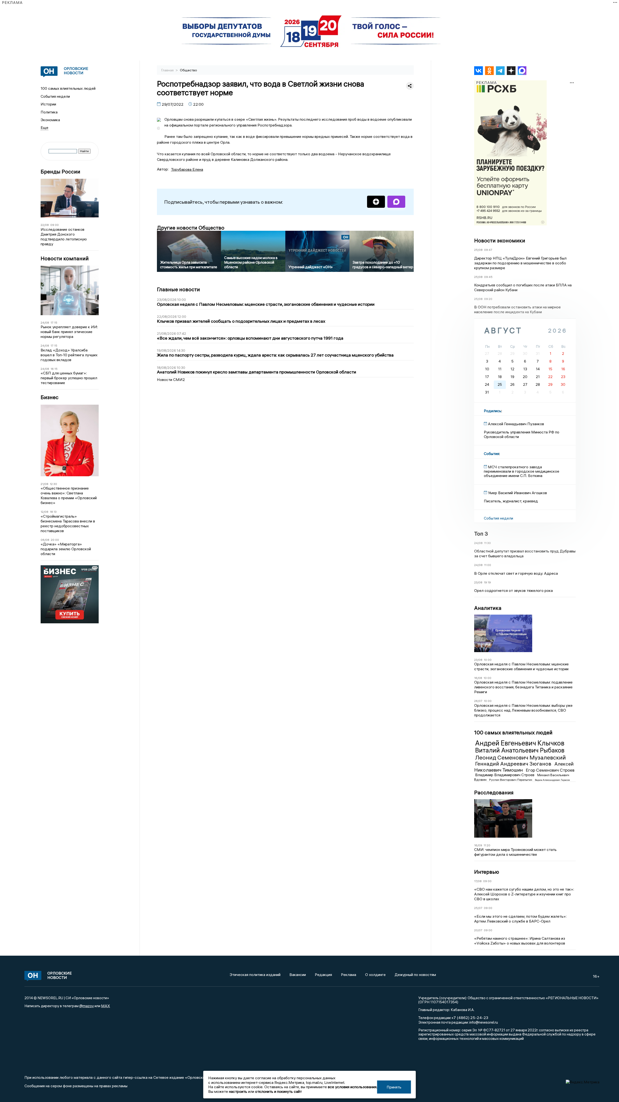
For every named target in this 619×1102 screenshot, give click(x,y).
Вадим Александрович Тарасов (552, 780)
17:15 (54, 322)
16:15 (54, 369)
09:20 (488, 299)
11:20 (487, 845)
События (491, 453)
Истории (48, 104)
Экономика (50, 119)
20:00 (55, 540)
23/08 (478, 582)
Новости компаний (65, 258)
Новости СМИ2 (171, 379)
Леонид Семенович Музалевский (520, 757)
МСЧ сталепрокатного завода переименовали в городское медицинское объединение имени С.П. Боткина (521, 471)
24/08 (45, 322)
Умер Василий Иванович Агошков (517, 492)
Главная (167, 70)
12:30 (53, 484)
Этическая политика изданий (255, 974)
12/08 (44, 512)
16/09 (478, 845)
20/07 (478, 930)
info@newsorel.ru (483, 1022)
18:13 (53, 512)
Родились (492, 410)
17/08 (478, 881)
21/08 (44, 484)
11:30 (487, 543)
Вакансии (297, 974)
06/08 (45, 540)
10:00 (488, 660)
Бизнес (50, 397)
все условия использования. (352, 1086)
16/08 (478, 678)
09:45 (488, 277)
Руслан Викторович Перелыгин (511, 780)
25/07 (478, 908)
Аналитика (487, 607)
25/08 (478, 250)
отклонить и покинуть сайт (278, 1091)
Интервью (486, 871)
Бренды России (60, 172)
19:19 (487, 582)
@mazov (86, 1005)
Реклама (348, 974)
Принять (394, 1087)
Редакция (323, 974)
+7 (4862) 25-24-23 (469, 1017)
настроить (238, 1091)
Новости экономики (499, 240)
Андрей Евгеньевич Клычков (519, 743)
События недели (55, 96)
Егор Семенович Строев (550, 770)
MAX (105, 1005)
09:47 (488, 250)
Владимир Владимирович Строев (505, 774)
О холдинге (375, 974)
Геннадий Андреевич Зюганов (514, 763)
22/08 (45, 225)
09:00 (54, 225)
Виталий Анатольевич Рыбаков (519, 750)
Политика (49, 112)
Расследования (494, 792)
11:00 (487, 565)
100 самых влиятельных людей (68, 88)
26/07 (478, 701)
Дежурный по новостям (415, 974)
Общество (188, 70)
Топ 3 (481, 533)
